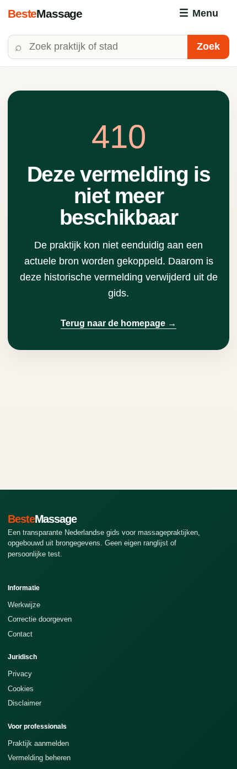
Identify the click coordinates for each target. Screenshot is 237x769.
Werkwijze (24, 605)
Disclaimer (24, 703)
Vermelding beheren (39, 758)
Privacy (20, 674)
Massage (45, 13)
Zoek (208, 46)
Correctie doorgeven (40, 619)
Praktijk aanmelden (38, 743)
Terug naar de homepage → (118, 323)
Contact (20, 634)
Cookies (21, 689)
